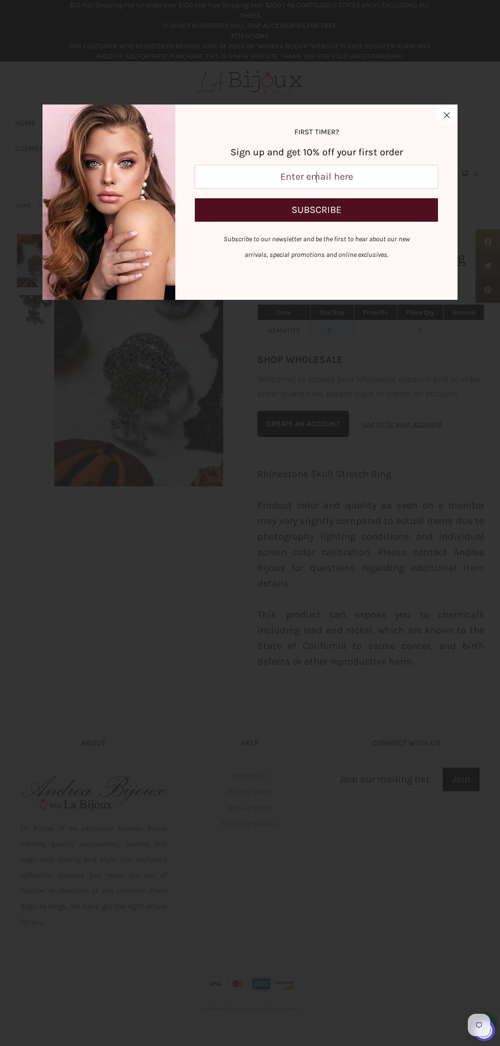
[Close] (447, 115)
